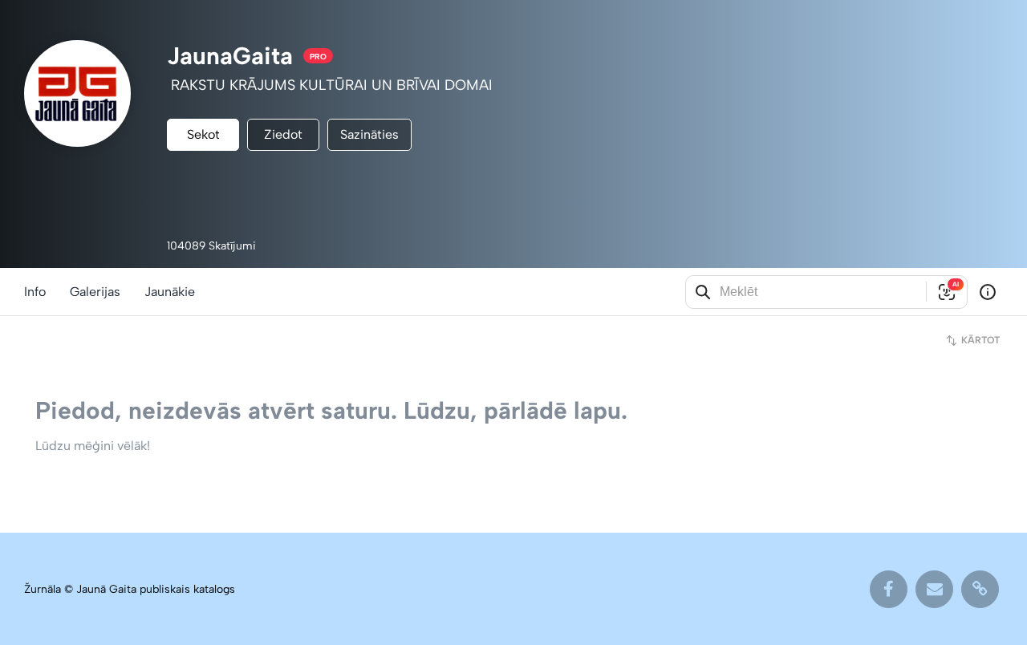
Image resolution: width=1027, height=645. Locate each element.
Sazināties (369, 134)
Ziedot (283, 134)
